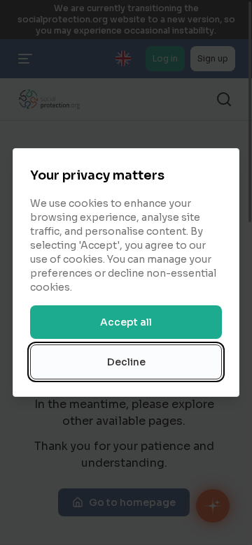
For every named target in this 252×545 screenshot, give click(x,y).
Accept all (126, 322)
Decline (126, 362)
